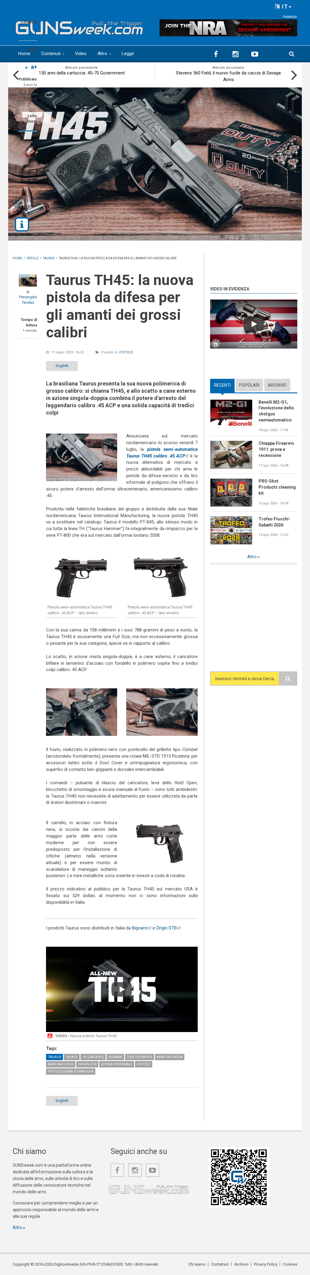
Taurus (54, 1057)
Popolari (249, 385)
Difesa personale (116, 1064)
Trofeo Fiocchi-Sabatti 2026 (274, 521)
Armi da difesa (170, 1057)
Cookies (290, 1264)
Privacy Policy (265, 1264)
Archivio (277, 385)
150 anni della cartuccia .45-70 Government (82, 73)
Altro (102, 53)
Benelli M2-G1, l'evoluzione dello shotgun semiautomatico (276, 411)
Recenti (224, 385)
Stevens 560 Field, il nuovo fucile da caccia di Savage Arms (228, 76)
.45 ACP (72, 1057)
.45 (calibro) (93, 1057)
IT (284, 6)
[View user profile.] (28, 280)
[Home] (79, 26)
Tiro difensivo (139, 1057)
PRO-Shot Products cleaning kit (277, 487)
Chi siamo (197, 1264)
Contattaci (220, 1264)
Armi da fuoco (61, 1064)
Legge (128, 53)
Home (24, 53)
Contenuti (51, 53)
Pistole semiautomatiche (71, 1071)
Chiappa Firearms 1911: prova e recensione (276, 449)
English (62, 365)
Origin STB (168, 928)
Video (81, 53)
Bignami (141, 928)
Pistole (126, 352)
